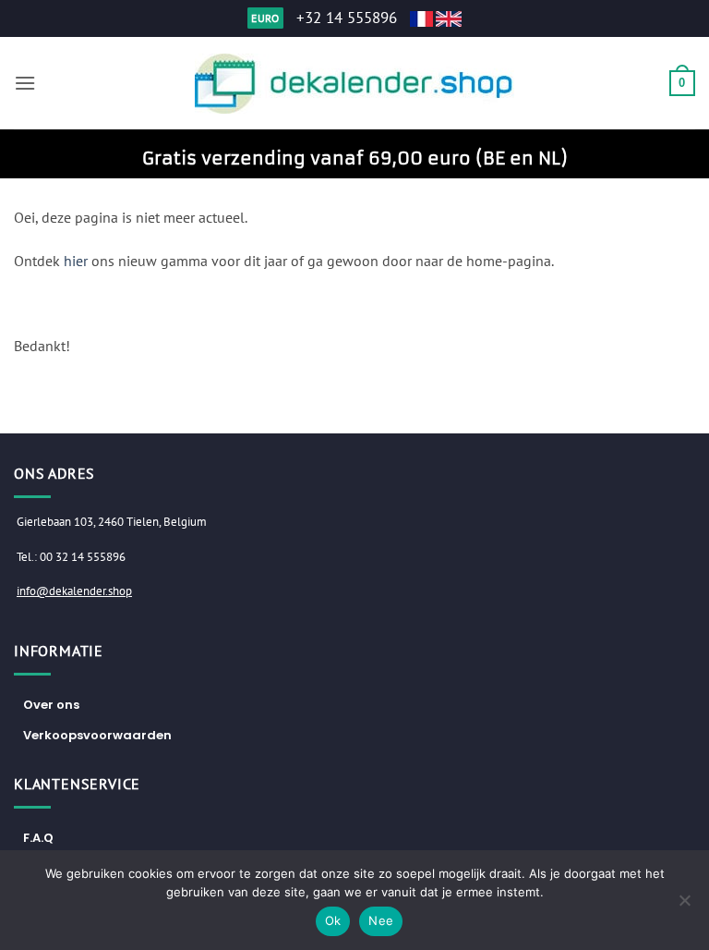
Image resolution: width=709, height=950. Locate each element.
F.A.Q (38, 837)
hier (76, 260)
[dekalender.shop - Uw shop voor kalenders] (355, 84)
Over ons (51, 704)
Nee (380, 920)
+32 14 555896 (346, 17)
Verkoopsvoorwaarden (97, 735)
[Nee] (684, 905)
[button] (25, 82)
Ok (333, 920)
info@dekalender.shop (74, 591)
